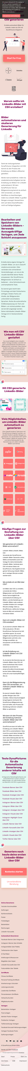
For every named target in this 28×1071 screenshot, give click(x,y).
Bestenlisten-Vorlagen (8, 1009)
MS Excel (9, 499)
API (21, 499)
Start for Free (14, 58)
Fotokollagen (5, 921)
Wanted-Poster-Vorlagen (9, 1016)
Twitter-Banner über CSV (11, 839)
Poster (3, 917)
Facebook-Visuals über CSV (12, 799)
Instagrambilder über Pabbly (10, 947)
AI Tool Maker (5, 954)
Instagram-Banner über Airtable (11, 943)
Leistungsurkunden (7, 987)
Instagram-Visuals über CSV (12, 814)
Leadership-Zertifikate (8, 991)
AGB (13, 1061)
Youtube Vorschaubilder (9, 906)
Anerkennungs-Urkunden (9, 983)
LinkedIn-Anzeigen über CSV (12, 831)
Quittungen (5, 910)
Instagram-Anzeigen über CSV (13, 810)
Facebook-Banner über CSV (12, 787)
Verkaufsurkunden (7, 998)
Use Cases (4, 1061)
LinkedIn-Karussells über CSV (13, 828)
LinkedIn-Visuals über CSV (11, 835)
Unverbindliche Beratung (14, 882)
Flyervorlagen (5, 1013)
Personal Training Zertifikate (10, 980)
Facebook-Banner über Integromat (12, 939)
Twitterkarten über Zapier (9, 950)
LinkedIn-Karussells (7, 932)
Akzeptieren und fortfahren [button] (11, 15)
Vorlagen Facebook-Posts (9, 1031)
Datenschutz (5, 1065)
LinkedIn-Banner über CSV (12, 824)
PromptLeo (21, 1052)
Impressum (23, 1061)
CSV (10, 487)
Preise (13, 1057)
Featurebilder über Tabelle (9, 968)
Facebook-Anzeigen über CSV (13, 795)
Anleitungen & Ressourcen (9, 957)
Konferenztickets (6, 914)
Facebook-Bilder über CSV (11, 791)
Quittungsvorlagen (7, 1034)
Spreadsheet (21, 487)
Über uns (24, 1057)
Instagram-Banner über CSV (12, 802)
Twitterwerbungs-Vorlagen (10, 1024)
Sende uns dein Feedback (9, 1050)
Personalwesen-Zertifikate (9, 994)
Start (3, 1057)
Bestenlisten (5, 924)
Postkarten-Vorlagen (8, 1020)
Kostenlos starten (14, 871)
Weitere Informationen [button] (8, 11)
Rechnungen (5, 928)
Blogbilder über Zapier (8, 961)
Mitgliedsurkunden (7, 1001)
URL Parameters (21, 510)
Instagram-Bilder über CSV (12, 806)
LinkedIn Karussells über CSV (10, 965)
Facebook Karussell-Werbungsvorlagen (14, 1027)
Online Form (8, 510)
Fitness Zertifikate (7, 976)
